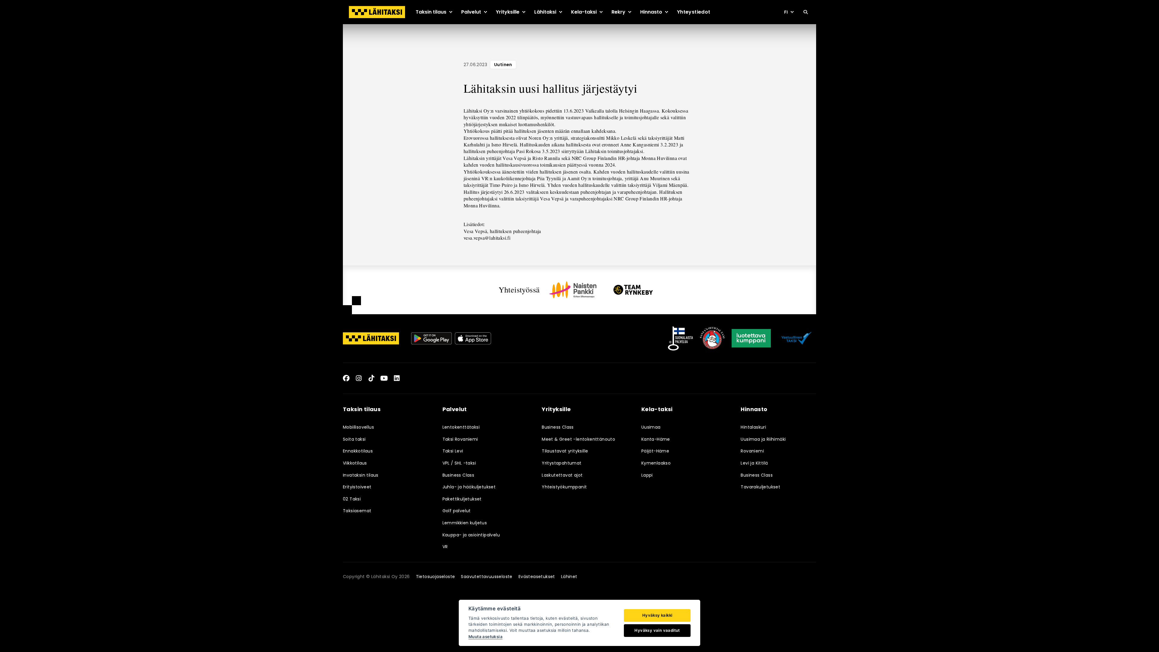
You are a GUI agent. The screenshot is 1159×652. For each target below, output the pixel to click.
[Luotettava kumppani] (751, 338)
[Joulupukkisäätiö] (712, 338)
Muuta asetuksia (485, 636)
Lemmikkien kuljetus (464, 523)
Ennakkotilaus (358, 451)
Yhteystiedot (693, 11)
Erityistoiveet (357, 487)
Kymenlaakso (656, 463)
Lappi (647, 475)
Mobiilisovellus (358, 427)
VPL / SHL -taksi (459, 463)
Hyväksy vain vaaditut (657, 630)
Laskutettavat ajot (562, 475)
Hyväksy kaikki (657, 615)
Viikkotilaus (355, 463)
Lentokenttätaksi (461, 427)
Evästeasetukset (537, 576)
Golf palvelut (456, 511)
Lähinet (569, 576)
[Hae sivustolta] (806, 12)
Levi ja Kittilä (754, 463)
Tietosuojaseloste (435, 576)
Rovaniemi (752, 451)
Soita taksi (354, 439)
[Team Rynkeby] (633, 289)
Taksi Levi (452, 451)
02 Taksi (352, 499)
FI (786, 12)
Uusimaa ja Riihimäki (763, 439)
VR (445, 547)
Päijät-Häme (655, 451)
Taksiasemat (357, 511)
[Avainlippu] (680, 338)
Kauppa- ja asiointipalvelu (471, 535)
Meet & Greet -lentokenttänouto (578, 439)
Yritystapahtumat (561, 463)
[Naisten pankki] (573, 290)
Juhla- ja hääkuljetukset (469, 487)
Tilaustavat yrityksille (565, 451)
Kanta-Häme (655, 439)
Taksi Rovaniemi (460, 439)
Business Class (458, 475)
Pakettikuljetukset (462, 499)
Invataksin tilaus (360, 475)
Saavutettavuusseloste (486, 576)
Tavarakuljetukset (760, 487)
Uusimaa (651, 427)
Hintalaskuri (753, 427)
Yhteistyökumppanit (564, 487)
